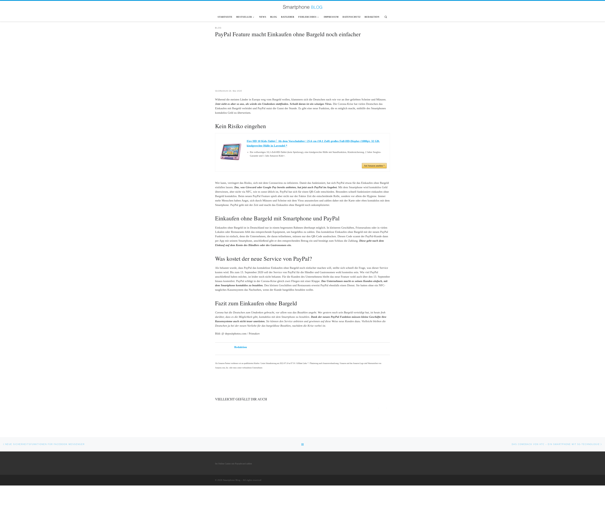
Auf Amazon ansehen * (374, 166)
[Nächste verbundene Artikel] (386, 408)
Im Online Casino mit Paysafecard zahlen (233, 463)
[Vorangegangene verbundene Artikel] (378, 408)
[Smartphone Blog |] (302, 6)
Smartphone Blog (231, 480)
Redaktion (240, 347)
